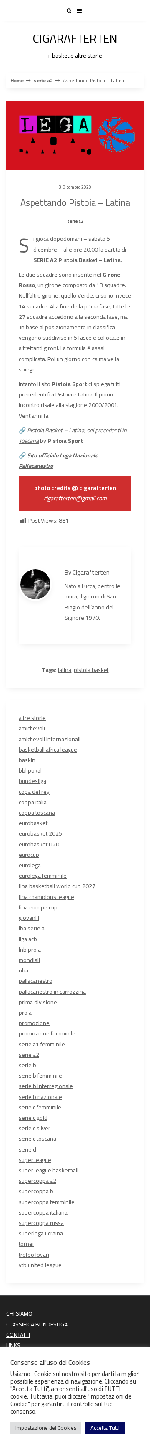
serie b (27, 1065)
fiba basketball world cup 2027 (57, 886)
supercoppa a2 (37, 1180)
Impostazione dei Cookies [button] (45, 1428)
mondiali (29, 960)
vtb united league (40, 1265)
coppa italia (33, 802)
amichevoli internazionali (49, 739)
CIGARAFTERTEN (75, 44)
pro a (25, 1012)
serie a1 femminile (42, 1044)
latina (64, 669)
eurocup (29, 854)
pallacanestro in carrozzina (52, 991)
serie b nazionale (40, 1096)
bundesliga (32, 780)
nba (23, 970)
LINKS (13, 1345)
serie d (27, 1149)
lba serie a (32, 928)
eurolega (30, 865)
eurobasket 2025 (40, 833)
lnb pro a (30, 949)
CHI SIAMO (19, 1313)
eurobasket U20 (39, 844)
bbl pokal (30, 770)
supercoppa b (36, 1191)
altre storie (32, 717)
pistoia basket (91, 669)
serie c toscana (37, 1138)
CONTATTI (18, 1334)
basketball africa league (48, 749)
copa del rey (34, 791)
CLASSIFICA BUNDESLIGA (37, 1324)
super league (35, 1159)
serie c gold (33, 1117)
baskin (27, 760)
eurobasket (33, 823)
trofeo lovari (34, 1254)
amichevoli (32, 728)
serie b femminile (40, 1075)
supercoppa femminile (47, 1202)
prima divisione (38, 1002)
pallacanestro (35, 980)
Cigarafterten (91, 572)
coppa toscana (37, 812)
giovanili (29, 917)
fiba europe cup (38, 907)
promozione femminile (47, 1033)
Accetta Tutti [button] (105, 1428)
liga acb (28, 939)
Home (17, 80)
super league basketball (48, 1170)
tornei (26, 1243)
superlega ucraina (41, 1233)
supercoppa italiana (43, 1212)
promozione (34, 1023)
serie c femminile (40, 1107)
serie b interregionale (46, 1086)
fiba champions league (46, 896)
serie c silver (34, 1128)
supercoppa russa (41, 1222)
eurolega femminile (43, 875)
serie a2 (43, 80)
